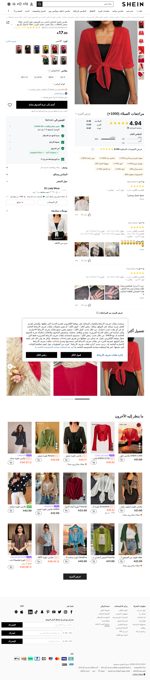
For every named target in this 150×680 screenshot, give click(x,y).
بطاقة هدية (106, 621)
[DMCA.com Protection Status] (64, 664)
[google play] (16, 613)
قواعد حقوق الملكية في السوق (119, 671)
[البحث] (39, 4)
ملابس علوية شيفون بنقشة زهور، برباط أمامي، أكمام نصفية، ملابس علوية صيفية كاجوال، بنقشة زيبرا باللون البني (130, 506)
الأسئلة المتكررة (122, 628)
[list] (50, 612)
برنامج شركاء (141, 631)
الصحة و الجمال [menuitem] (16, 11)
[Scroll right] (8, 11)
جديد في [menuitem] (129, 11)
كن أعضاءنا (142, 617)
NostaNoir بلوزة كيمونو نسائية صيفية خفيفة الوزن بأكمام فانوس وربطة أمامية (102, 506)
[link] (25, 4)
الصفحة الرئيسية (138, 17)
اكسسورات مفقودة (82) (133, 174)
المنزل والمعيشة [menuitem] (39, 11)
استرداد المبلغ (123, 621)
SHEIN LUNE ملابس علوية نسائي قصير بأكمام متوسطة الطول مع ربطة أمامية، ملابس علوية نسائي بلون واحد (130, 456)
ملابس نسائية (125, 17)
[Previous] (10, 366)
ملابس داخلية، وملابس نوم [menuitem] (59, 11)
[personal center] (31, 4)
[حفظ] (10, 105)
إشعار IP (101, 671)
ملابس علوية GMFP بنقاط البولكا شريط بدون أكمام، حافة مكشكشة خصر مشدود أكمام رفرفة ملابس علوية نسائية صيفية (47, 557)
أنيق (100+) (118, 164)
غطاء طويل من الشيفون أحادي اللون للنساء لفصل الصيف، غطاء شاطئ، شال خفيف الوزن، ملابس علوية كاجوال (130, 557)
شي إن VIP (123, 631)
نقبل (72, 654)
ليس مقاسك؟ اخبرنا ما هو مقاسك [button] (55, 97)
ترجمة (142, 199)
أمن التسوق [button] (55, 148)
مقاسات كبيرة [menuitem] (103, 11)
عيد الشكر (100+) (103, 169)
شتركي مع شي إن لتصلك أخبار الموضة (60, 620)
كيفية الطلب (123, 610)
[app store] (22, 613)
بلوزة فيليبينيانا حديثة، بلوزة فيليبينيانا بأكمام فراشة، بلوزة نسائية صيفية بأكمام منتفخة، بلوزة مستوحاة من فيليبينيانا (19, 560)
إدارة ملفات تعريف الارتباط (88, 667)
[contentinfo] (37, 658)
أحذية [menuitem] (27, 11)
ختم (93, 671)
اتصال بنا (142, 614)
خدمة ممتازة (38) (136, 169)
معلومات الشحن (122, 614)
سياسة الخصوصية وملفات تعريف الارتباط (116, 667)
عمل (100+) (120, 169)
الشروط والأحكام (139, 671)
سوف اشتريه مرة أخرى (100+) (131, 158)
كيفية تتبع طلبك (122, 635)
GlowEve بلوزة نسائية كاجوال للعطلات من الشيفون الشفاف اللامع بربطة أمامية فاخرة (75, 557)
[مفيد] (89, 215)
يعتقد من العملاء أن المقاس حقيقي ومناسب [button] (47, 89)
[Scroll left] (12, 11)
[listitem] (57, 227)
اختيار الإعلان (84, 671)
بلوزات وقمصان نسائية (70, 17)
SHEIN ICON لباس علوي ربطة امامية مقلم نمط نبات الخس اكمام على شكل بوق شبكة (102, 458)
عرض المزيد (75, 576)
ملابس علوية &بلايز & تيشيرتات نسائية (94, 17)
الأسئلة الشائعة (104, 614)
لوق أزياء (142, 621)
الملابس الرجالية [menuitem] (79, 11)
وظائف (143, 628)
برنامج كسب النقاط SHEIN (102, 625)
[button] (14, 4)
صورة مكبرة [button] (11, 41)
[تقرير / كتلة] (76, 215)
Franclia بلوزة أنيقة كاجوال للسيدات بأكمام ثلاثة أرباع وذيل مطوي (75, 506)
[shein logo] (132, 4)
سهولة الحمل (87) (102, 164)
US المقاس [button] (55, 71)
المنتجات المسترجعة (120, 617)
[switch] (93, 149)
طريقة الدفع (105, 610)
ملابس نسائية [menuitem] (117, 11)
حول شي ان (141, 610)
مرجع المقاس (123, 624)
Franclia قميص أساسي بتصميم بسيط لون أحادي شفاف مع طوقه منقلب (103, 557)
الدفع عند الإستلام (103, 617)
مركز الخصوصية (140, 667)
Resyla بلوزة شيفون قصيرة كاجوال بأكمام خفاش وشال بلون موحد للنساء (47, 456)
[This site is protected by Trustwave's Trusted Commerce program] (71, 664)
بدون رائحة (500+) (88, 158)
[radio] (63, 49)
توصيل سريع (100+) (134, 164)
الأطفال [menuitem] (92, 11)
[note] (75, 464)
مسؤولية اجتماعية (139, 624)
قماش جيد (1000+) (107, 158)
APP (22, 606)
